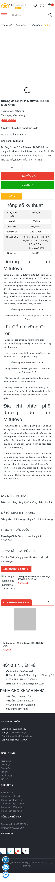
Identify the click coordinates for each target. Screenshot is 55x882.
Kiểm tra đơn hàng (17, 709)
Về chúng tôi (7, 792)
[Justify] (50, 15)
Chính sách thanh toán (12, 800)
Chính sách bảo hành (11, 811)
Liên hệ (4, 779)
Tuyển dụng (7, 775)
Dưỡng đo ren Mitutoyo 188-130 (21, 275)
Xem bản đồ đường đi (21, 671)
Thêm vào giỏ (27, 175)
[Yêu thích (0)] (35, 6)
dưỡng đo (27, 471)
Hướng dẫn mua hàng (19, 696)
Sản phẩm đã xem (16, 602)
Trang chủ (6, 761)
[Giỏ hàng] (49, 6)
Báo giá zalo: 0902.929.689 (14, 824)
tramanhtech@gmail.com (20, 736)
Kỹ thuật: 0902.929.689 (12, 828)
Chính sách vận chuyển (12, 803)
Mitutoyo (8, 436)
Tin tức (4, 772)
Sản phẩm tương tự (15, 568)
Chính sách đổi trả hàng (12, 807)
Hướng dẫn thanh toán (20, 700)
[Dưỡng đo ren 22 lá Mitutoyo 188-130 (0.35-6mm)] (27, 55)
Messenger (21, 732)
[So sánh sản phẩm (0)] (42, 6)
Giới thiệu (5, 764)
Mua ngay (28, 184)
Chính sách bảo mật (11, 796)
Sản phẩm (6, 768)
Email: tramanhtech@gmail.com (26, 683)
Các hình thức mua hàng (21, 704)
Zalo (12, 732)
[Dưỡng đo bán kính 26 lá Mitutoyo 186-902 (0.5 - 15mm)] (8, 581)
